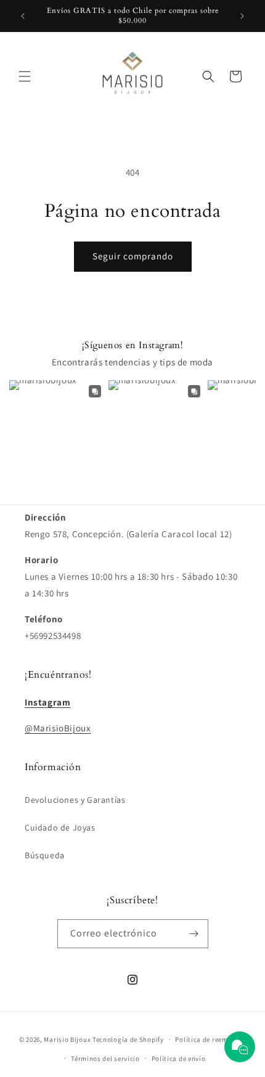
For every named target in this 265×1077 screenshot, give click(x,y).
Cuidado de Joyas (60, 827)
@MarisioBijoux (58, 728)
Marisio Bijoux (67, 1039)
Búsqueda (45, 855)
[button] (24, 76)
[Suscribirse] (194, 933)
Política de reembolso (210, 1039)
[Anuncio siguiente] (242, 16)
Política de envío (179, 1058)
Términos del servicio (105, 1058)
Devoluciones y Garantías (75, 799)
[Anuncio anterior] (22, 16)
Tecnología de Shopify (128, 1039)
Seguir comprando (132, 256)
